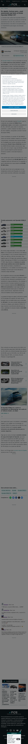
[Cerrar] (20, 731)
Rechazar (14, 114)
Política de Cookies (6, 104)
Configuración (14, 110)
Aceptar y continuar (14, 107)
